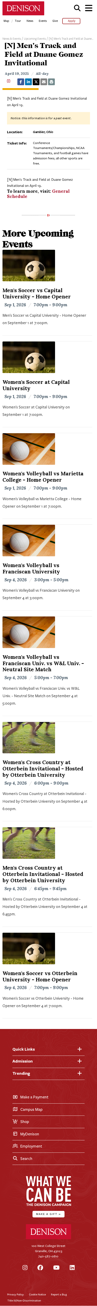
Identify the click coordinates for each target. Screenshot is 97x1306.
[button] (77, 8)
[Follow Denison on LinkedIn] (72, 1268)
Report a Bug (59, 1294)
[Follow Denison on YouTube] (56, 1268)
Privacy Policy (15, 1294)
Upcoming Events (35, 39)
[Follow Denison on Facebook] (40, 1268)
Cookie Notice (37, 1294)
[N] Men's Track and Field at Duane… (71, 39)
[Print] (51, 81)
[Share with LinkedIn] (28, 81)
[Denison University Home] (48, 1238)
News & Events (11, 39)
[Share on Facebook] (20, 81)
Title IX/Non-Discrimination (24, 1300)
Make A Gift (48, 1214)
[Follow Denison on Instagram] (25, 1268)
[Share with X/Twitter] (36, 81)
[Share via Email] (43, 81)
